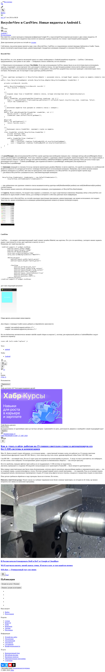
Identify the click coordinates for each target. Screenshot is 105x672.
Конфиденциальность (12, 646)
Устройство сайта (11, 637)
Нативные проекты (11, 657)
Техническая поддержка (21, 668)
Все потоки (8, 2)
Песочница (9, 630)
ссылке (33, 42)
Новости (8, 623)
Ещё (7, 575)
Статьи (7, 621)
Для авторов (9, 639)
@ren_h (3, 377)
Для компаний (10, 641)
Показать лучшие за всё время (11, 587)
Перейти (4, 431)
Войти (7, 612)
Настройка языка (7, 668)
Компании (8, 626)
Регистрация (9, 614)
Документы (9, 642)
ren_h (3, 17)
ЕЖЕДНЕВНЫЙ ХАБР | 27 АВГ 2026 (14, 435)
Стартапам (8, 660)
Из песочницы (6, 35)
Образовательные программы (15, 659)
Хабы (7, 624)
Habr (12, 670)
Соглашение (9, 644)
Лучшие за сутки (7, 584)
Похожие (16, 584)
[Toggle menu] (1, 2)
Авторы (7, 628)
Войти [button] (3, 13)
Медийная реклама (11, 655)
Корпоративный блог (12, 653)
